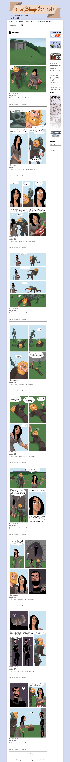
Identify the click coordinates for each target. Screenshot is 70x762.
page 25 (12, 525)
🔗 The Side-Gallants (45, 21)
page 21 (12, 239)
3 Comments (31, 456)
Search (52, 144)
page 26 (12, 597)
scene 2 (25, 104)
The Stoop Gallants (15, 104)
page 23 (12, 382)
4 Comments (30, 97)
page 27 (12, 669)
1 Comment (31, 384)
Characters (12, 25)
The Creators (30, 21)
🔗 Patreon (19, 21)
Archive (21, 25)
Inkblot (44, 760)
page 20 (12, 167)
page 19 (12, 95)
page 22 (12, 310)
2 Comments (31, 169)
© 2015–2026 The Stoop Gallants (17, 760)
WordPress (36, 760)
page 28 (12, 740)
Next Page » (30, 754)
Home (10, 21)
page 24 (12, 454)
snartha (21, 97)
